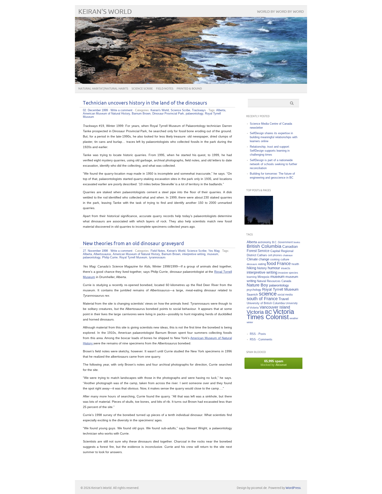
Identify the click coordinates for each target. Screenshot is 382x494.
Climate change (258, 259)
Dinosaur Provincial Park (168, 113)
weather (294, 318)
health (295, 264)
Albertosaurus (102, 254)
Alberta (220, 110)
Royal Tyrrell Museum (133, 257)
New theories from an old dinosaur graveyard (133, 243)
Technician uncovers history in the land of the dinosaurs (145, 103)
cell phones (275, 255)
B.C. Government (282, 242)
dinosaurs (252, 264)
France (284, 263)
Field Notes (164, 88)
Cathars (262, 255)
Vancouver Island (275, 307)
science (268, 294)
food (271, 263)
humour (274, 268)
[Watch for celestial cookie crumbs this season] (258, 210)
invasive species (288, 272)
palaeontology (194, 113)
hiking (251, 268)
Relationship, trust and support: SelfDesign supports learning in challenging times (270, 150)
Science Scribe (142, 88)
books (297, 242)
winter (250, 322)
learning (252, 276)
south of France (262, 298)
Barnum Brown (141, 113)
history (262, 268)
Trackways (199, 110)
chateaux (288, 255)
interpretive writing (193, 254)
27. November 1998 (95, 250)
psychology (254, 289)
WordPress (293, 488)
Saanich (252, 294)
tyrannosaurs (157, 257)
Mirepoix (263, 276)
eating (262, 264)
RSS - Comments (261, 339)
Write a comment (121, 110)
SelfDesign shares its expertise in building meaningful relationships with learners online (273, 137)
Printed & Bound (189, 88)
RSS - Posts (258, 334)
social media (285, 294)
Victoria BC (259, 312)
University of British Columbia (266, 303)
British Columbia (264, 246)
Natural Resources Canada (274, 281)
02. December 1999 (95, 110)
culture (285, 259)
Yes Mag (214, 250)
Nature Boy (257, 285)
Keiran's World (105, 11)
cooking (275, 259)
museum (212, 254)
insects (285, 268)
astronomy (264, 242)
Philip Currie (110, 257)
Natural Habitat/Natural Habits (103, 88)
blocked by (273, 362)
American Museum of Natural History (106, 113)
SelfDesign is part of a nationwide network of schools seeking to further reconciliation (273, 164)
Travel (284, 299)
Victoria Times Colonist (270, 314)
